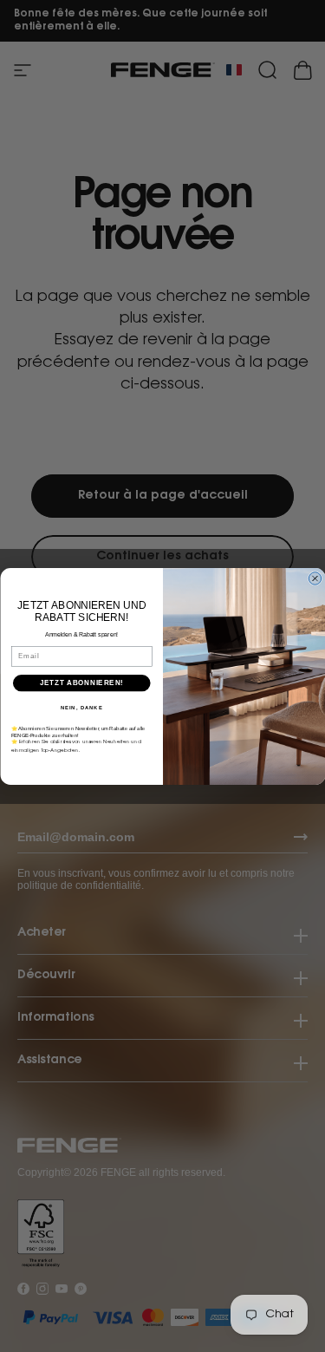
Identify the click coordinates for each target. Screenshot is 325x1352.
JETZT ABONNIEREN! (81, 682)
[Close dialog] (315, 577)
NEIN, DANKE (81, 708)
